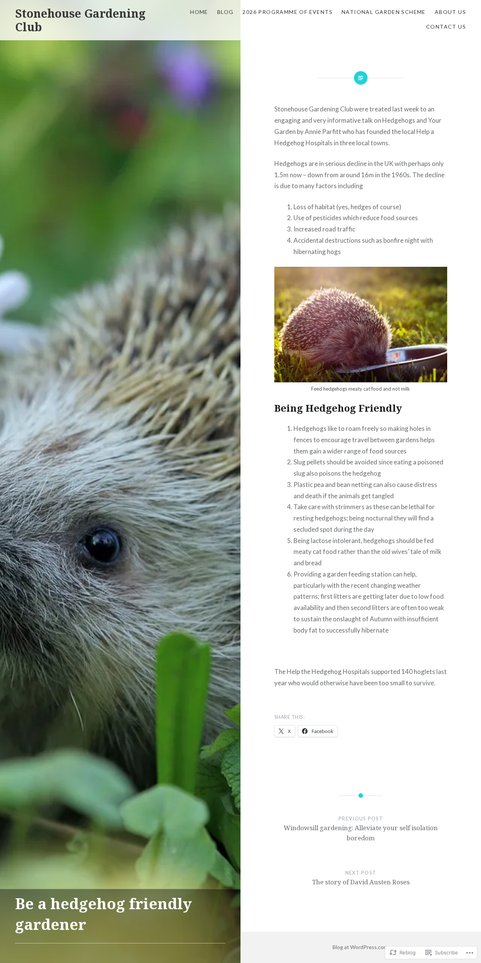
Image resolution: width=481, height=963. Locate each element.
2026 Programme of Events (287, 12)
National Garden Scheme (384, 12)
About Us (450, 12)
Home (199, 12)
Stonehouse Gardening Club (80, 20)
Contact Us (446, 26)
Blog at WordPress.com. (361, 947)
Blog (225, 12)
